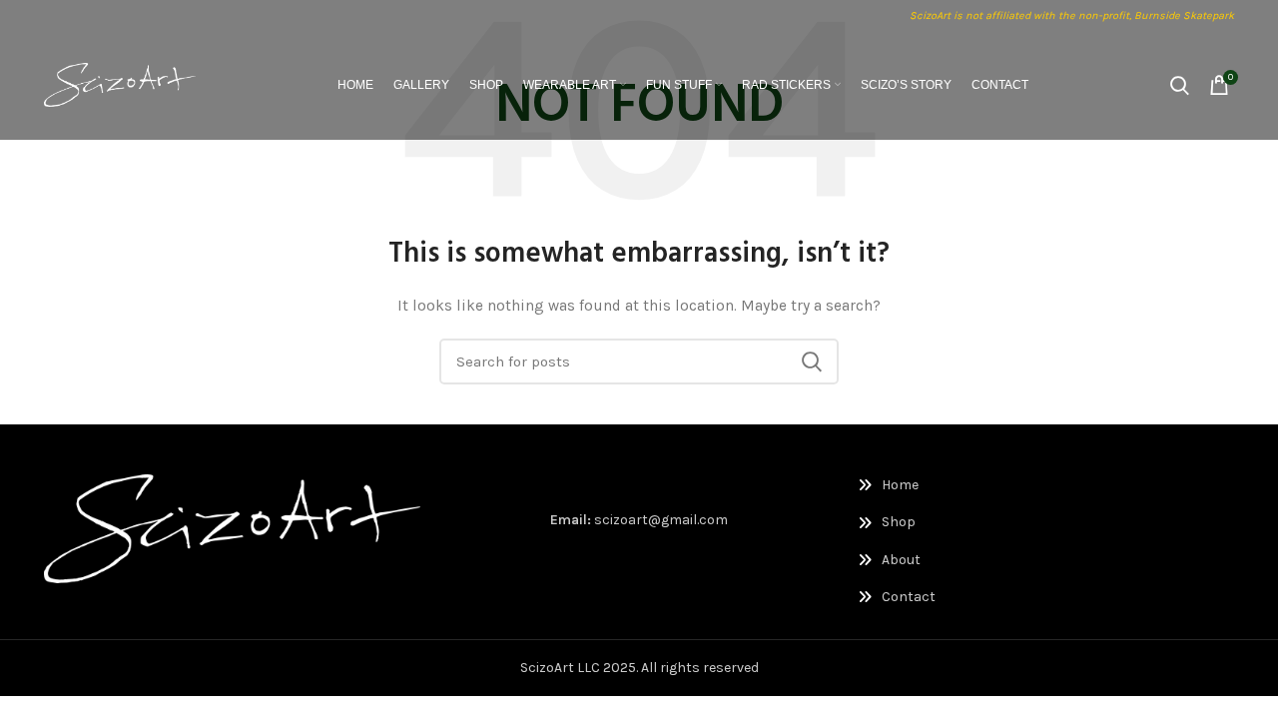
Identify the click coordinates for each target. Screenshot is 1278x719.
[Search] (1179, 85)
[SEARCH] (812, 361)
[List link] (944, 485)
